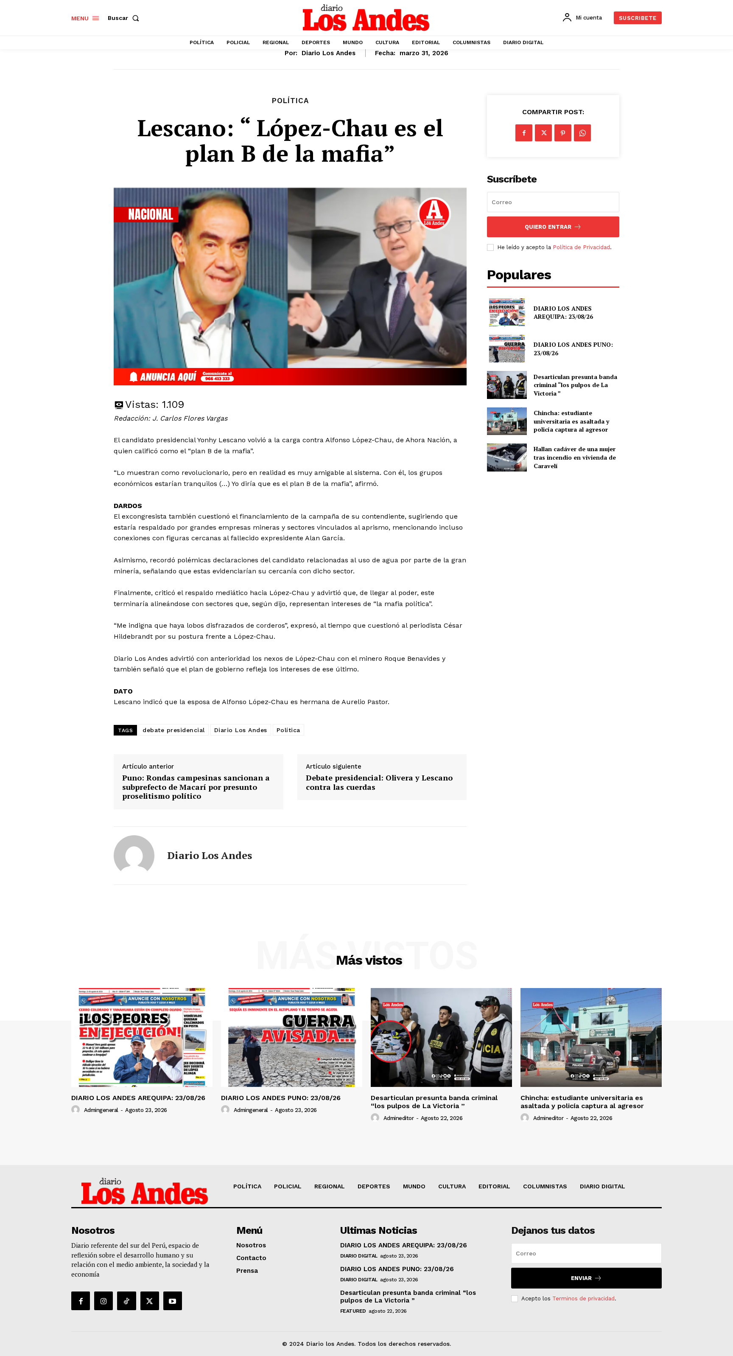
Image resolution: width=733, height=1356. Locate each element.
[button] (125, 18)
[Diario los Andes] (134, 855)
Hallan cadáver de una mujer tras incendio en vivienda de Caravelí (575, 457)
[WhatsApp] (582, 132)
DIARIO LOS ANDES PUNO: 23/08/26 (281, 1098)
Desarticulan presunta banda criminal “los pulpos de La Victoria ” (575, 385)
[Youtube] (172, 1300)
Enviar (581, 1278)
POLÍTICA (290, 100)
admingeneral (101, 1110)
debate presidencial (174, 730)
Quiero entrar (548, 227)
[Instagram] (103, 1300)
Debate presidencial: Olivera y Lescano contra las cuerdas (379, 782)
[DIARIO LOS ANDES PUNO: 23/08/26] (506, 348)
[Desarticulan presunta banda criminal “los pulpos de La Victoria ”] (506, 385)
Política (288, 730)
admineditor (398, 1118)
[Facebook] (523, 132)
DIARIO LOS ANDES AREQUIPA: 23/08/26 (563, 312)
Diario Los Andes (240, 730)
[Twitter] (543, 132)
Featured (353, 1311)
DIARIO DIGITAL (359, 1256)
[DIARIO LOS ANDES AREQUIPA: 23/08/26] (506, 312)
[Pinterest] (562, 132)
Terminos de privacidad (583, 1298)
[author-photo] (76, 1110)
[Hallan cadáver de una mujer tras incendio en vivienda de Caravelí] (506, 457)
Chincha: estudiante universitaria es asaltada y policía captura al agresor (571, 421)
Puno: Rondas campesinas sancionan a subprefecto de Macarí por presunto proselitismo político (196, 787)
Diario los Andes (328, 53)
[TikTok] (126, 1300)
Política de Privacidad (581, 247)
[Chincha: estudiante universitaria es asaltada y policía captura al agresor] (506, 421)
